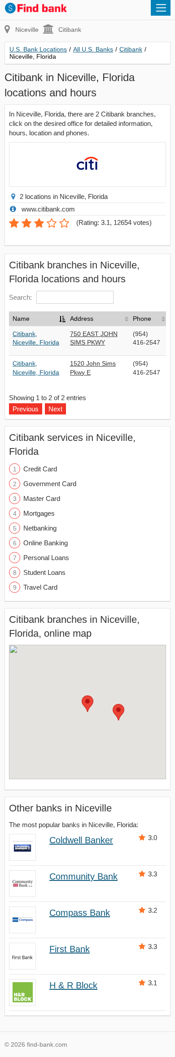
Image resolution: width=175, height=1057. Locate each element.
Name (21, 318)
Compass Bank (79, 913)
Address (81, 318)
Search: (20, 297)
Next (55, 409)
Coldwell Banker (81, 840)
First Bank (69, 949)
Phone (142, 318)
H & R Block (73, 985)
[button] (87, 704)
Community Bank (83, 876)
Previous (26, 409)
